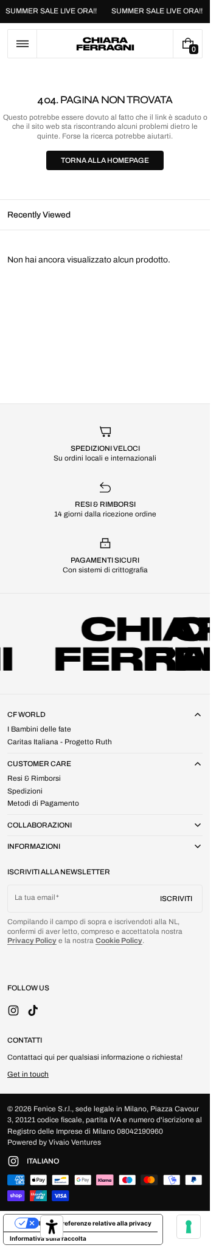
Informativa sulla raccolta (48, 1238)
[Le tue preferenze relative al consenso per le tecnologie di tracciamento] (188, 1226)
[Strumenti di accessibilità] (51, 1226)
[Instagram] (17, 1161)
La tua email (35, 897)
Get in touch (28, 1074)
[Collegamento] (105, 11)
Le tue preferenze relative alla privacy (95, 1223)
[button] (22, 44)
